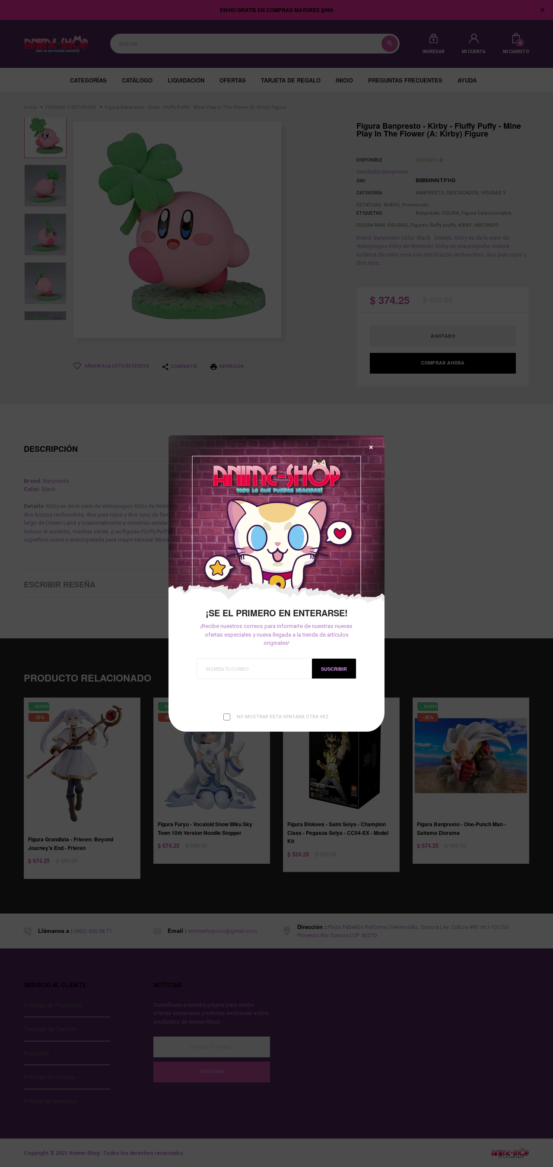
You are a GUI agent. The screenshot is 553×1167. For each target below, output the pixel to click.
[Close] (371, 447)
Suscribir (334, 669)
